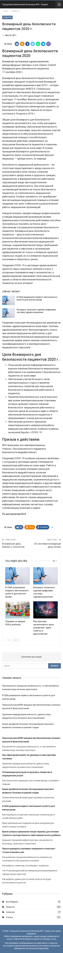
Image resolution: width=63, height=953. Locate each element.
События (7, 17)
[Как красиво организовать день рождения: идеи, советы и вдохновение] (45, 610)
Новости (10, 907)
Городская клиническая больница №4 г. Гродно (25, 4)
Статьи (9, 917)
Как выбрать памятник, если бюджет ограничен (25, 865)
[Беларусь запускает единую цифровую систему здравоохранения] (8, 313)
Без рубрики (12, 902)
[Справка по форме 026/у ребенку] (17, 610)
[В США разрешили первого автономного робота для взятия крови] (8, 300)
